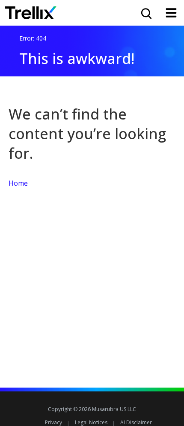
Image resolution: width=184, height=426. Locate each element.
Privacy (53, 422)
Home (18, 183)
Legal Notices (91, 422)
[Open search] (145, 12)
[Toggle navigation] (171, 12)
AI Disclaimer (136, 422)
